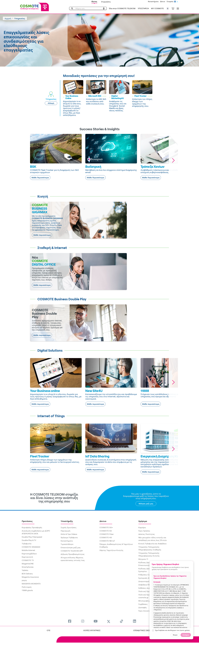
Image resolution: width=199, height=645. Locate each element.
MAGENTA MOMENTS (31, 583)
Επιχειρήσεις (106, 2)
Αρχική (8, 18)
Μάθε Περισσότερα (40, 177)
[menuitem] (69, 621)
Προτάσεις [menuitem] (27, 521)
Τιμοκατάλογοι (67, 544)
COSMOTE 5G (106, 531)
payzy (24, 580)
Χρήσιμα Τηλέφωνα (69, 537)
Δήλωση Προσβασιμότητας (73, 554)
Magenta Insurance (30, 577)
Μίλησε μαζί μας (146, 503)
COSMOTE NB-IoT (107, 541)
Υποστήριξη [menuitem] (67, 521)
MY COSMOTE (157, 8)
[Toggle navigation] (177, 8)
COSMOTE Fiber (107, 534)
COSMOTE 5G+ (106, 527)
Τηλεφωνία (26, 543)
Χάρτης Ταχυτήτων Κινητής (111, 550)
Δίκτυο (162, 1)
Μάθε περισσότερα (42, 235)
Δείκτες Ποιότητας (146, 534)
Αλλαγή (51, 103)
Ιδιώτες (94, 2)
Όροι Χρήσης (144, 531)
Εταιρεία (170, 1)
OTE (48, 630)
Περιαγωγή (65, 531)
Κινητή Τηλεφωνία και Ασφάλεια (152, 543)
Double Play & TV (29, 540)
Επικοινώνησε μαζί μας (71, 547)
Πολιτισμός (27, 587)
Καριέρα (142, 527)
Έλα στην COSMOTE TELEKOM (122, 8)
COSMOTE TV (28, 560)
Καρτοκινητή (27, 557)
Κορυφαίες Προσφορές (32, 527)
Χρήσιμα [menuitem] (142, 521)
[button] (167, 8)
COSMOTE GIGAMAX (31, 547)
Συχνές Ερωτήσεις (68, 527)
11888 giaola (27, 590)
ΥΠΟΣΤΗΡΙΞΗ (143, 8)
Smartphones (28, 567)
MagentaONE (28, 563)
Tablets (25, 570)
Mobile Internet (28, 550)
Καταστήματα (153, 1)
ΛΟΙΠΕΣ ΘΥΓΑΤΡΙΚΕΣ (91, 630)
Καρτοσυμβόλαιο (29, 553)
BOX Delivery (27, 573)
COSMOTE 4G (106, 537)
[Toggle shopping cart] (174, 8)
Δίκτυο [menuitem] (103, 521)
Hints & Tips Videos (69, 534)
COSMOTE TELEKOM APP (72, 551)
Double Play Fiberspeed (32, 537)
